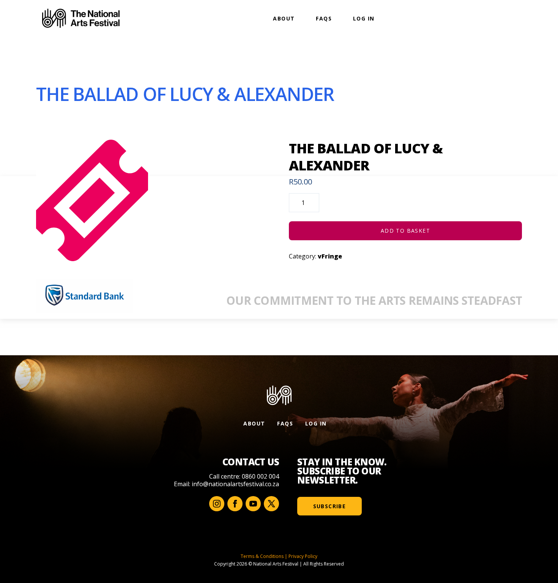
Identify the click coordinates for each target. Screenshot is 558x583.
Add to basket (405, 230)
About (284, 18)
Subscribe (329, 506)
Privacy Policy (302, 556)
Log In (363, 18)
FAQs (324, 18)
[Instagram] (216, 503)
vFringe (330, 256)
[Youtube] (253, 503)
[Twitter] (271, 503)
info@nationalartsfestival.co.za (235, 484)
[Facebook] (235, 503)
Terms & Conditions (262, 556)
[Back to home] (81, 18)
